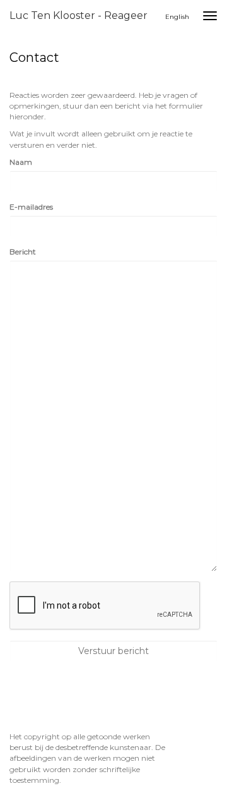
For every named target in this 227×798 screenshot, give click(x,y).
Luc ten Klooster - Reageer (78, 15)
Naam (20, 162)
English (177, 17)
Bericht (22, 251)
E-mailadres (31, 206)
